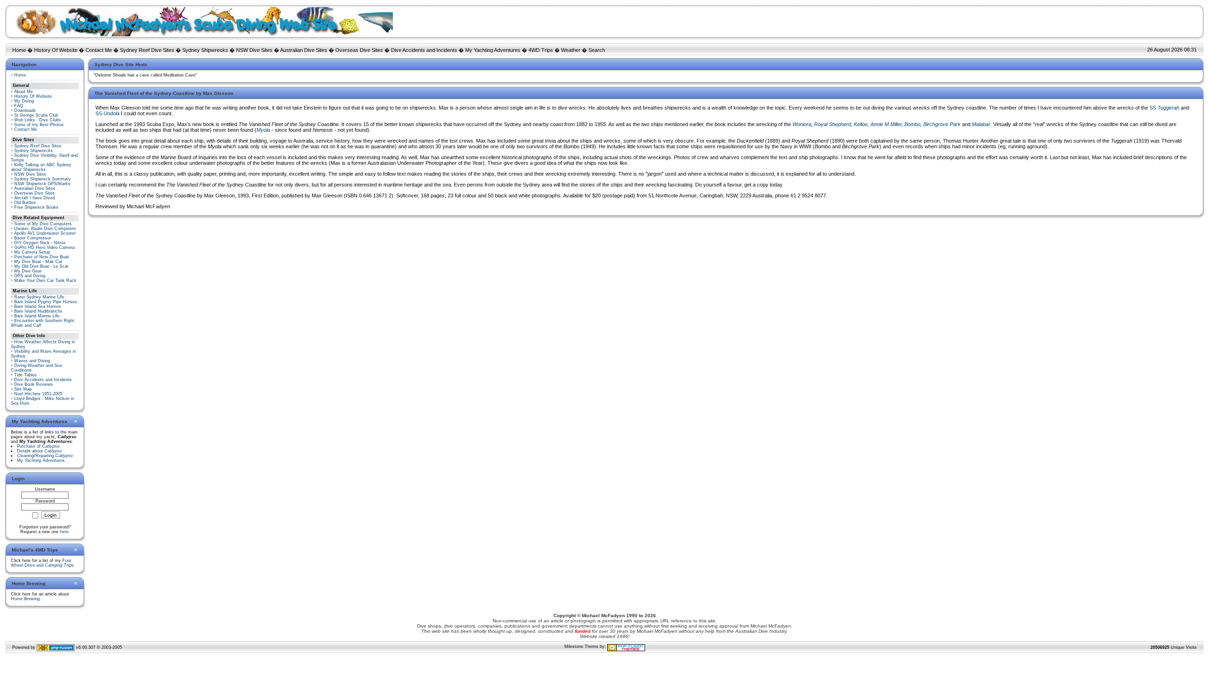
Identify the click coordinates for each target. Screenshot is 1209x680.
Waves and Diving (32, 360)
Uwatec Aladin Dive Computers (45, 228)
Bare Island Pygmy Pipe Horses (45, 301)
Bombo (912, 124)
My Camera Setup (32, 252)
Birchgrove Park (942, 124)
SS (1164, 107)
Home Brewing (25, 598)
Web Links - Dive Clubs (37, 120)
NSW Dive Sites (254, 50)
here (64, 531)
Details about (39, 451)
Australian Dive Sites (303, 50)
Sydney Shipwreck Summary (42, 179)
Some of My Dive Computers (43, 223)
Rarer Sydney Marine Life (39, 297)
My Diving (24, 101)
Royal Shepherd (832, 124)
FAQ (18, 105)
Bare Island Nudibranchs (38, 311)
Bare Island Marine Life (37, 316)
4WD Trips (540, 50)
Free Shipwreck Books (36, 207)
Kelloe (861, 124)
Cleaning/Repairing (45, 455)
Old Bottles (25, 202)
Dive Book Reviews (33, 384)
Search (596, 50)
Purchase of (38, 446)
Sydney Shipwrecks (205, 50)
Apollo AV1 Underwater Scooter (45, 233)
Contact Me (98, 50)
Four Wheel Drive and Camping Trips (42, 563)
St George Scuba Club (36, 115)
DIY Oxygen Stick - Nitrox (40, 242)
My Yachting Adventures (492, 50)
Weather (570, 50)
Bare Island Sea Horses (37, 306)
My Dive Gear (28, 271)
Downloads (25, 110)
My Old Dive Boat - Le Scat (41, 266)
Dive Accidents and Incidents (424, 50)
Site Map (23, 389)
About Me (23, 91)
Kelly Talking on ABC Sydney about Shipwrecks (41, 167)
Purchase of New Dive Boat (41, 257)
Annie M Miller (886, 124)
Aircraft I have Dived (34, 198)
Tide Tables (25, 375)
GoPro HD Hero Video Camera (44, 247)
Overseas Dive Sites (359, 50)
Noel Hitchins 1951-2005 (38, 393)
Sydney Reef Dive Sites (147, 50)
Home (19, 50)
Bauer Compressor (32, 238)
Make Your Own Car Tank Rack (45, 280)
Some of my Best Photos (39, 124)
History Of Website (55, 50)
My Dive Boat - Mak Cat (38, 261)
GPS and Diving (29, 275)
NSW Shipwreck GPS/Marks (42, 183)
